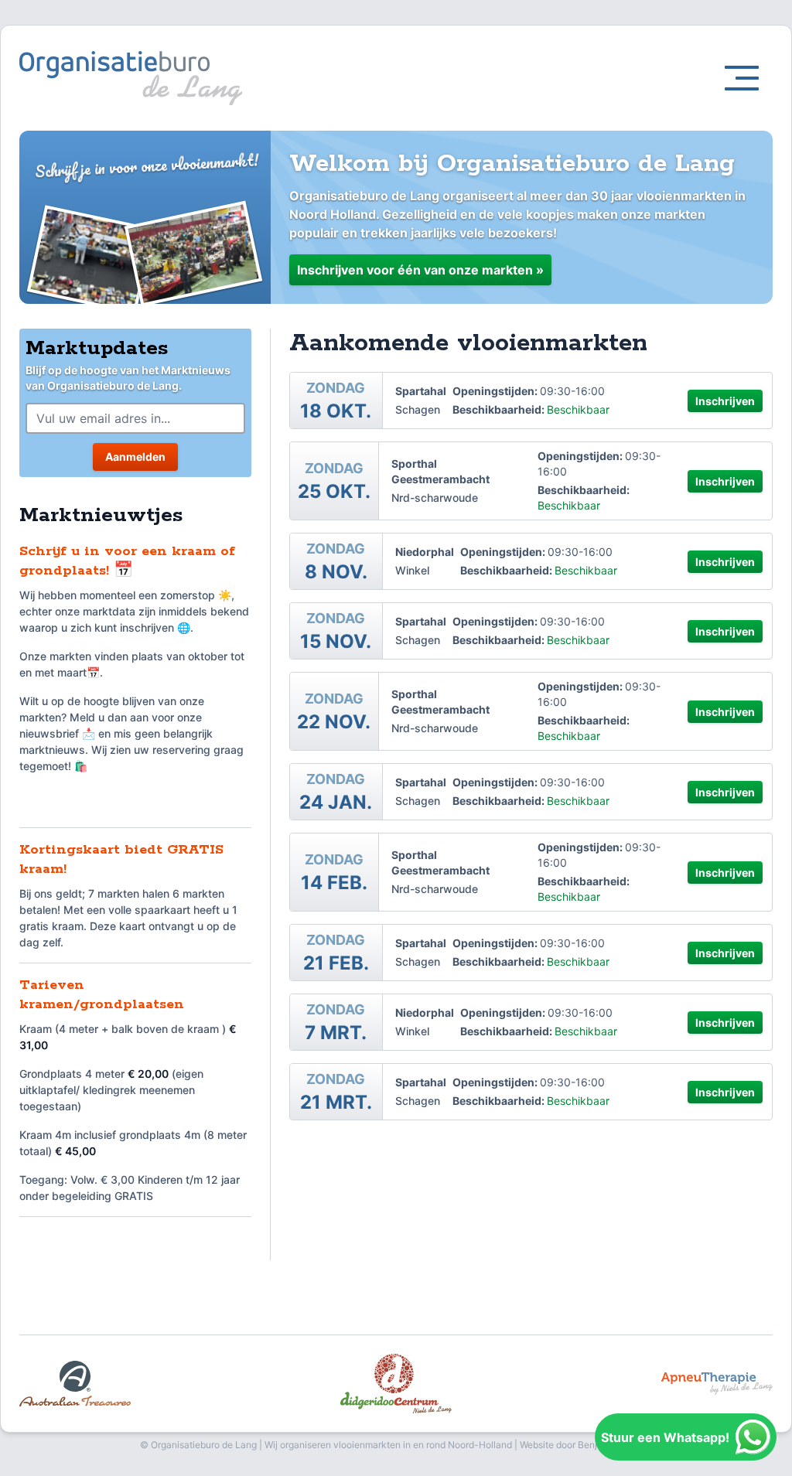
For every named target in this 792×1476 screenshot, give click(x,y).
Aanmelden (135, 456)
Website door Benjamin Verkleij (586, 1444)
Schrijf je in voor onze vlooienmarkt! (146, 165)
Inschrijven (725, 400)
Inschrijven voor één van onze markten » (420, 270)
